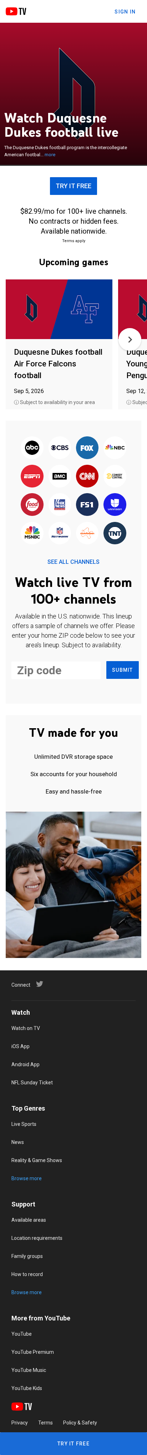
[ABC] (32, 448)
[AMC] (60, 476)
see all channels (73, 561)
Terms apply (73, 241)
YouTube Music (28, 1370)
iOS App (20, 1046)
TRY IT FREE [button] (73, 186)
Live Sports (23, 1124)
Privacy (19, 1423)
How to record (27, 1274)
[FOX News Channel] (60, 505)
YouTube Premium (32, 1352)
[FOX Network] (87, 448)
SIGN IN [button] (125, 12)
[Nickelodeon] (87, 533)
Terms (45, 1423)
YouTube (21, 1334)
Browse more (26, 1178)
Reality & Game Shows (36, 1160)
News (17, 1142)
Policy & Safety (80, 1423)
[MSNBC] (32, 533)
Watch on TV (25, 1028)
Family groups (27, 1256)
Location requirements (36, 1238)
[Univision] (114, 505)
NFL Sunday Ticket (32, 1082)
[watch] (59, 309)
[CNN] (87, 476)
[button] (129, 339)
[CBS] (60, 448)
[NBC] (114, 448)
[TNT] (114, 533)
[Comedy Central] (114, 476)
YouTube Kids (26, 1388)
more (50, 154)
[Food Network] (32, 505)
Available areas (28, 1220)
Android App (25, 1064)
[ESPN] (32, 476)
